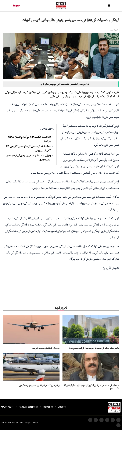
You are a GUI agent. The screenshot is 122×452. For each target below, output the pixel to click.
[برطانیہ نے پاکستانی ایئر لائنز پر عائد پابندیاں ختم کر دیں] (31, 367)
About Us (62, 407)
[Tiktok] (96, 420)
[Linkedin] (118, 425)
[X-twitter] (113, 420)
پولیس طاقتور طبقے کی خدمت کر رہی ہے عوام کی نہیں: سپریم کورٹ (94, 348)
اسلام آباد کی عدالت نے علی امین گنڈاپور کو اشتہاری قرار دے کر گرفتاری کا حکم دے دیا (91, 387)
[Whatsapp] (107, 420)
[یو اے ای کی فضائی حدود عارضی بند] (31, 329)
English (16, 5)
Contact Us (48, 407)
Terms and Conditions (28, 407)
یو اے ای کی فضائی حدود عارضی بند (46, 348)
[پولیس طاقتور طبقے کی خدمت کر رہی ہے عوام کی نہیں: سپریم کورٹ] (90, 329)
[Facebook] (90, 420)
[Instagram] (118, 420)
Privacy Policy (7, 407)
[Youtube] (101, 420)
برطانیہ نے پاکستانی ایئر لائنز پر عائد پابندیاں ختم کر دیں (39, 385)
